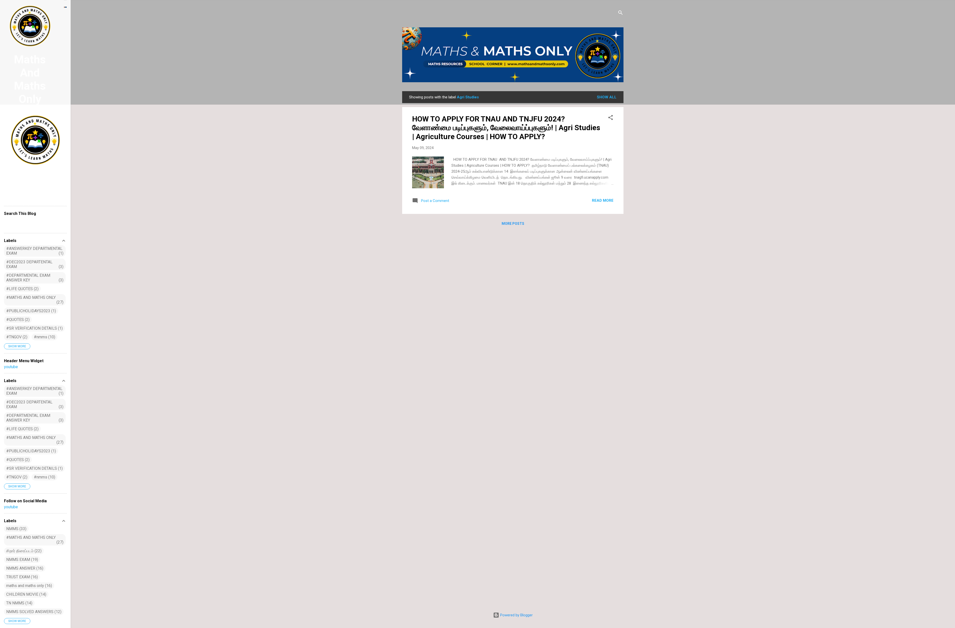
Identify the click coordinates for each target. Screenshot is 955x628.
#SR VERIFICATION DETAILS (33, 328)
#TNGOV (16, 337)
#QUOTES (17, 319)
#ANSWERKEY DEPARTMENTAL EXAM (34, 251)
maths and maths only (28, 585)
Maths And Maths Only (30, 79)
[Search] (620, 13)
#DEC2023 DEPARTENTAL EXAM (34, 264)
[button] (611, 118)
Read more (603, 200)
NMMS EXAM (21, 559)
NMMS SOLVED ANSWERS (33, 611)
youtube (11, 366)
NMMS (15, 528)
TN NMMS (18, 603)
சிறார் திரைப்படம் (23, 551)
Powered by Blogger (516, 615)
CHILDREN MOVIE (25, 594)
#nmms (44, 337)
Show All (607, 97)
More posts (513, 224)
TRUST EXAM (21, 577)
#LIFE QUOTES (21, 288)
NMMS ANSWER (24, 568)
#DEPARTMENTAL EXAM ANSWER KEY (34, 277)
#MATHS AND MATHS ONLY (34, 300)
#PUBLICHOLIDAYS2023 (30, 311)
